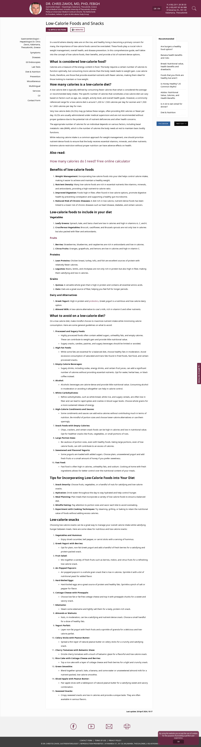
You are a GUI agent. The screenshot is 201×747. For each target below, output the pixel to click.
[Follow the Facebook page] (73, 726)
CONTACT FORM (86, 740)
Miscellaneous (33, 81)
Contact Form (34, 100)
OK (178, 741)
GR (155, 8)
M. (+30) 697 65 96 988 (176, 7)
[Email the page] (109, 726)
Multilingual (34, 86)
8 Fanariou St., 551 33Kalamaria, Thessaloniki (176, 11)
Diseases (36, 57)
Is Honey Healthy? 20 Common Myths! (171, 85)
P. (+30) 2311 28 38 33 (176, 4)
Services (36, 90)
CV (39, 95)
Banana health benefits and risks (171, 56)
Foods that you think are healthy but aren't (172, 76)
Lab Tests (36, 66)
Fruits (53, 237)
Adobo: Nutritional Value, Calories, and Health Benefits (170, 95)
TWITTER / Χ (181, 123)
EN (159, 8)
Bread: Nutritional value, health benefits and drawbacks (172, 66)
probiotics (93, 301)
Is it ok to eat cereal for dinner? (171, 105)
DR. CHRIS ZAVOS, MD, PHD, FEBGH (73, 3)
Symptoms (35, 52)
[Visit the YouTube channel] (91, 726)
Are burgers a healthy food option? (171, 48)
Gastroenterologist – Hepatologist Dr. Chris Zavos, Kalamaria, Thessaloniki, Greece (30, 43)
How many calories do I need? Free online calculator (90, 161)
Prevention (35, 76)
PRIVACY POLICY (115, 740)
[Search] (194, 8)
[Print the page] (127, 726)
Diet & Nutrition (32, 71)
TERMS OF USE (100, 740)
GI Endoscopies (33, 62)
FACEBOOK (163, 123)
